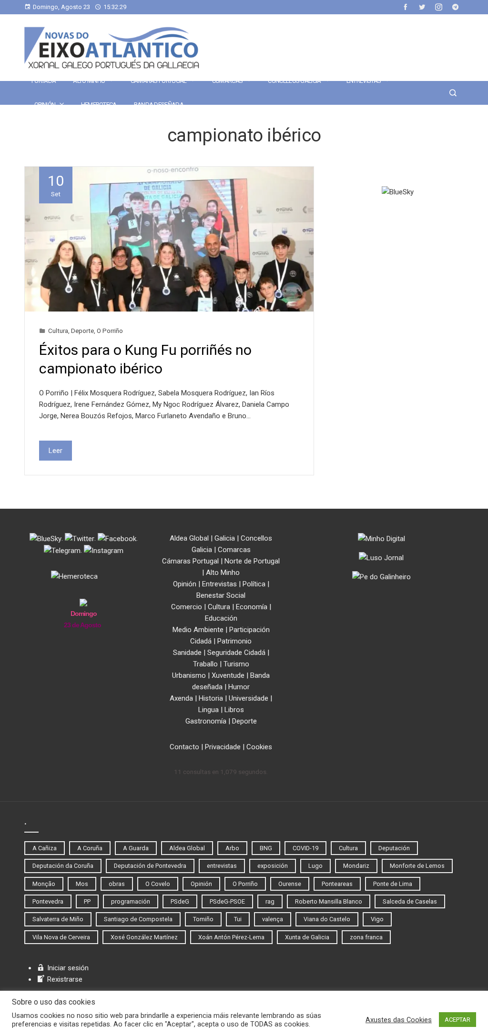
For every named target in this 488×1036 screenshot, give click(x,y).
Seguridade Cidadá (236, 652)
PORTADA (43, 80)
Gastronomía (205, 721)
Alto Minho (89, 80)
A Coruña (89, 848)
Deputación (394, 848)
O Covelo (157, 883)
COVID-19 (305, 848)
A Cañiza (44, 848)
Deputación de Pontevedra (150, 865)
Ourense (289, 883)
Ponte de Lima (392, 883)
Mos (82, 883)
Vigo (377, 919)
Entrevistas (363, 80)
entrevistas (222, 865)
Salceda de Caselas (410, 901)
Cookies (259, 747)
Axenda (181, 698)
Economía (251, 607)
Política (254, 584)
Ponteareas (337, 883)
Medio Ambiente (198, 629)
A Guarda (136, 848)
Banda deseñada (158, 104)
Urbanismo (189, 675)
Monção (43, 883)
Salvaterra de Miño (57, 919)
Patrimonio (234, 641)
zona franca (366, 937)
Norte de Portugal (252, 561)
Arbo (232, 848)
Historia (211, 698)
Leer (55, 450)
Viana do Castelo (327, 919)
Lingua (208, 709)
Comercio (186, 607)
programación (130, 901)
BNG (266, 848)
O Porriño (110, 330)
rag (269, 901)
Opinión (44, 104)
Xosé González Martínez (144, 937)
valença (272, 919)
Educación (221, 618)
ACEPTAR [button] (457, 1019)
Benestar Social (220, 595)
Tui (238, 919)
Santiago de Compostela (138, 919)
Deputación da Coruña (62, 865)
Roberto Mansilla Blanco (328, 901)
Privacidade (223, 747)
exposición (272, 865)
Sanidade (187, 652)
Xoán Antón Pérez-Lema (231, 937)
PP (87, 901)
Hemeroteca (99, 104)
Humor (239, 687)
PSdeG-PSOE (227, 901)
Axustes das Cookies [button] (399, 1020)
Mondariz (356, 865)
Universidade (248, 698)
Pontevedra (47, 901)
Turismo (236, 664)
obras (117, 883)
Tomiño (203, 919)
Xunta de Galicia (307, 937)
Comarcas (227, 80)
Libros (234, 709)
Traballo (205, 664)
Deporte (82, 330)
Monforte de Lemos (417, 865)
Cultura (58, 330)
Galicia (224, 538)
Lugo (315, 865)
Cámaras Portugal (159, 80)
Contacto (184, 747)
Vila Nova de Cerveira (61, 937)
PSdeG (180, 901)
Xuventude (228, 675)
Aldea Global (189, 538)
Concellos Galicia (294, 80)
